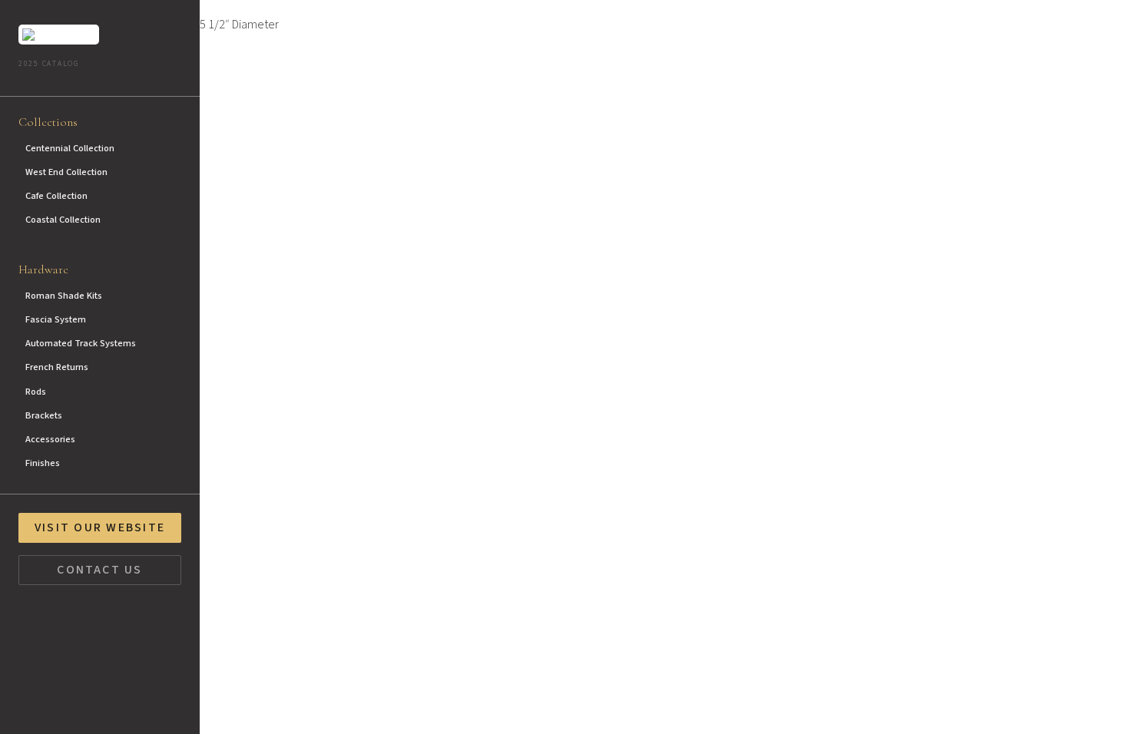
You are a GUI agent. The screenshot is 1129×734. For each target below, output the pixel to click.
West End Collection (66, 172)
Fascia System (55, 319)
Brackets (43, 415)
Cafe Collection (56, 196)
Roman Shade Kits (63, 296)
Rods (35, 391)
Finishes (42, 463)
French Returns (56, 367)
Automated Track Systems (80, 343)
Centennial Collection (69, 148)
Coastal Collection (63, 219)
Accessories (50, 439)
